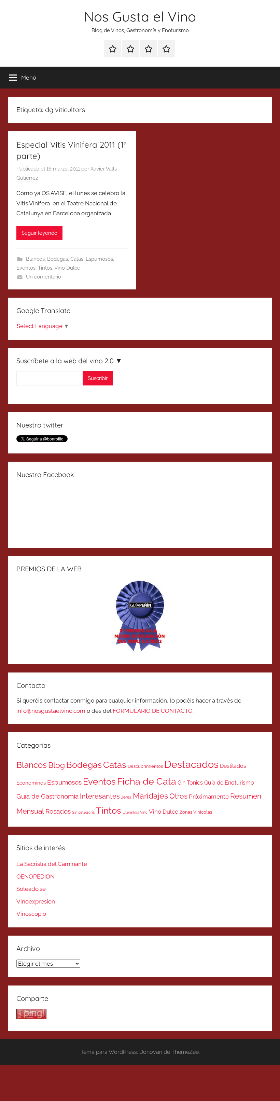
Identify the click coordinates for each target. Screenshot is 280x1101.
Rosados (58, 811)
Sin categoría (83, 812)
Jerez (126, 797)
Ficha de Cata (146, 781)
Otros (178, 796)
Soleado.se (31, 888)
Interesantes (100, 796)
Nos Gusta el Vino (140, 16)
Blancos (35, 259)
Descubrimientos (145, 766)
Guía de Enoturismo (229, 782)
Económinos (31, 783)
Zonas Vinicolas (196, 812)
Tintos (45, 268)
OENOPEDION (35, 876)
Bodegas (57, 259)
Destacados (191, 764)
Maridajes (150, 795)
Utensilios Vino (135, 812)
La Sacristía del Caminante (51, 863)
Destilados (233, 766)
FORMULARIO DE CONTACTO (153, 710)
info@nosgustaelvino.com (50, 710)
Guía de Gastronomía (47, 796)
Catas (76, 259)
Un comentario (43, 277)
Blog (56, 765)
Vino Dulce (67, 268)
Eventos (26, 268)
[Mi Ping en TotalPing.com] (31, 1017)
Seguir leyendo (39, 233)
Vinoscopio (31, 913)
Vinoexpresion (35, 901)
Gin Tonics (190, 782)
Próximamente (209, 796)
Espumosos (99, 259)
